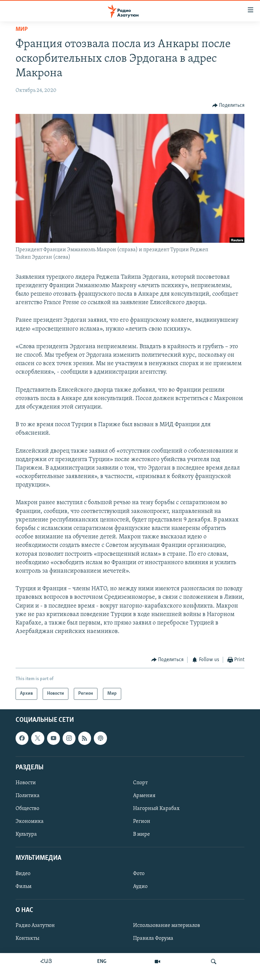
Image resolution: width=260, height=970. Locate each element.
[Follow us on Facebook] (22, 738)
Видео (23, 873)
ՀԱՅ (46, 961)
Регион (141, 821)
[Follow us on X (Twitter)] (37, 738)
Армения (144, 795)
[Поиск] (213, 961)
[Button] (228, 105)
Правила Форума (153, 938)
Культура (26, 834)
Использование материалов (166, 925)
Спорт (140, 783)
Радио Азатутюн (35, 925)
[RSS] (84, 738)
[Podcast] (100, 738)
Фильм (23, 886)
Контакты (27, 938)
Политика (28, 795)
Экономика (30, 821)
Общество (27, 808)
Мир (22, 29)
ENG (101, 961)
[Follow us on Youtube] (53, 738)
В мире (141, 834)
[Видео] (157, 961)
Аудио (140, 886)
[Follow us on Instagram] (69, 738)
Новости (26, 783)
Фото (139, 873)
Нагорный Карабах (156, 808)
